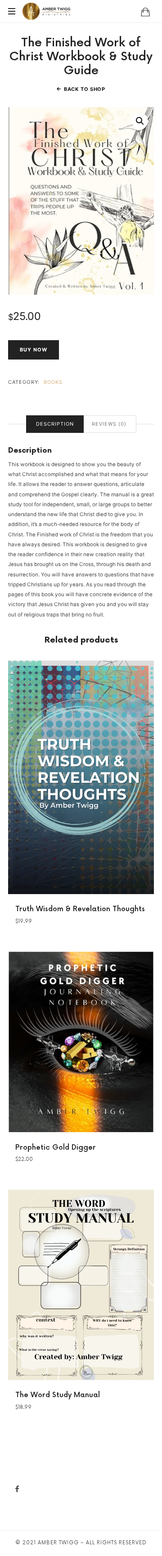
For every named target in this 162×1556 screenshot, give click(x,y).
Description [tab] (55, 424)
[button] (140, 121)
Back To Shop (84, 89)
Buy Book (81, 777)
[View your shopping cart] (145, 11)
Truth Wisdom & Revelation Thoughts (80, 909)
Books (53, 382)
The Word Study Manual (57, 1395)
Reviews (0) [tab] (109, 424)
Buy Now (33, 349)
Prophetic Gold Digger (55, 1147)
